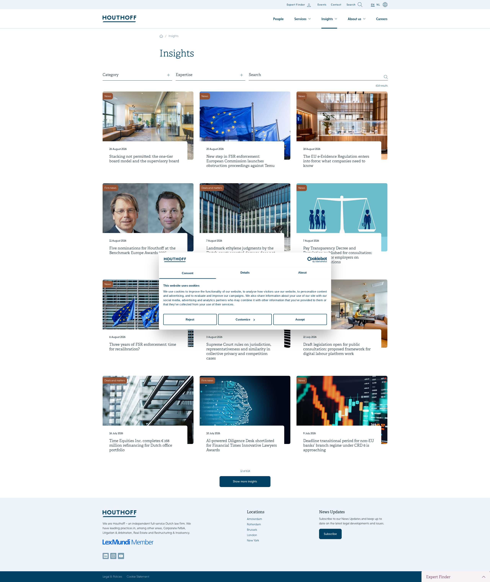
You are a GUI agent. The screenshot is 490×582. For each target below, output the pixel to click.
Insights (327, 19)
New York (253, 540)
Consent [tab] (187, 273)
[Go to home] (119, 18)
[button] (137, 77)
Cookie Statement (138, 576)
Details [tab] (245, 272)
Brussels (252, 529)
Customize (243, 319)
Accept (300, 319)
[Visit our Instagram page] (113, 556)
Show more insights (245, 481)
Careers (381, 19)
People (278, 19)
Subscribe (330, 534)
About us (354, 19)
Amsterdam (254, 519)
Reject (190, 319)
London (252, 535)
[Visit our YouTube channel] (121, 556)
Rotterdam (254, 524)
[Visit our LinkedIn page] (106, 556)
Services (300, 19)
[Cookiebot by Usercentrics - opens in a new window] (310, 260)
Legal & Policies (112, 576)
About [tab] (302, 272)
